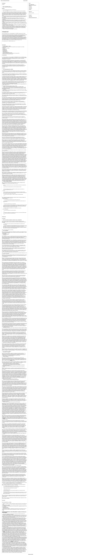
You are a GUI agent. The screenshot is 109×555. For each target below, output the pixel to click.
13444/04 (12, 541)
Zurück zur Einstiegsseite (4, 0)
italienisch (30, 5)
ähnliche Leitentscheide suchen (33, 17)
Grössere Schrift (25, 0)
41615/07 (4, 418)
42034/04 (11, 360)
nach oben (31, 554)
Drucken (8, 0)
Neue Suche (30, 16)
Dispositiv (30, 9)
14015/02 (4, 531)
